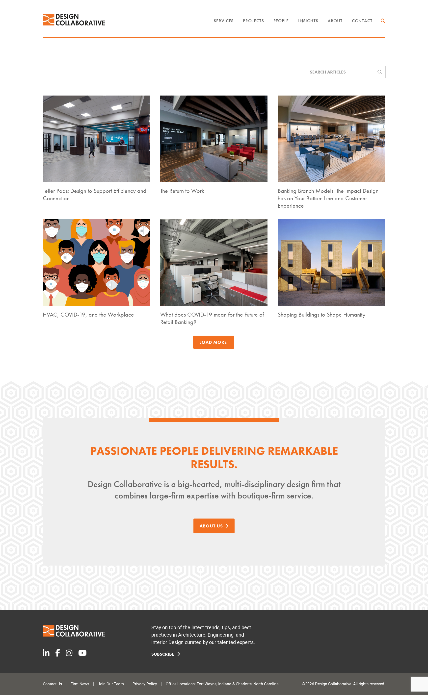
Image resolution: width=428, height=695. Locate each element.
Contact (362, 21)
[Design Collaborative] (74, 19)
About (335, 21)
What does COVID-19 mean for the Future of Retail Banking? (212, 318)
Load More (213, 342)
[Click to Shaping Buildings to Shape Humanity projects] (331, 262)
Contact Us (52, 683)
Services (224, 21)
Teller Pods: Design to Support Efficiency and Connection (94, 194)
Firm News (80, 683)
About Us (211, 526)
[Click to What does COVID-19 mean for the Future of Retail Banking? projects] (214, 262)
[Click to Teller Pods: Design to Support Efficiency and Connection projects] (96, 139)
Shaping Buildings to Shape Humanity (321, 314)
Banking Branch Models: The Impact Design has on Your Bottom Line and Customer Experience (328, 198)
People (281, 21)
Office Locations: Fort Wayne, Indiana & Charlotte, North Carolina (222, 683)
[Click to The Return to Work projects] (214, 139)
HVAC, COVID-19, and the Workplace (88, 314)
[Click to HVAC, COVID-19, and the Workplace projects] (96, 262)
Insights (308, 21)
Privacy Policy (145, 683)
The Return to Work (182, 191)
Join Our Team (111, 683)
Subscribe (163, 654)
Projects (253, 21)
